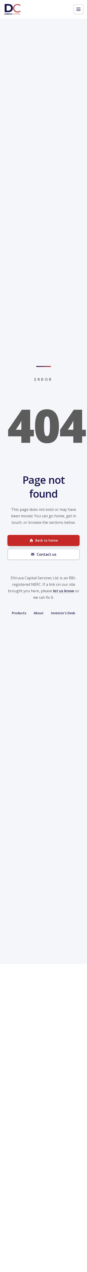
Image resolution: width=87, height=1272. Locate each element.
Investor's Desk (63, 613)
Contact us (46, 554)
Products (19, 613)
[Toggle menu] (78, 9)
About (39, 613)
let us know (63, 590)
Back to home (46, 540)
